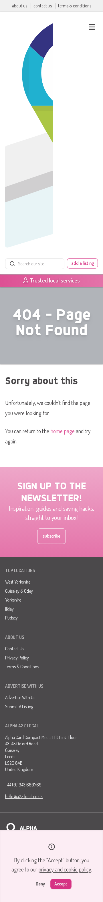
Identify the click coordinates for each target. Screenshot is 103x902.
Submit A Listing (19, 706)
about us (20, 6)
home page (62, 431)
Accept (60, 884)
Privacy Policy (17, 658)
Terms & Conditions (22, 666)
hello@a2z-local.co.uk (24, 796)
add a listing (82, 263)
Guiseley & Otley (19, 591)
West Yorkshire (17, 582)
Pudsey (11, 618)
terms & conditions (74, 6)
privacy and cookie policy (64, 869)
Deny (40, 884)
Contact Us (14, 648)
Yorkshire (13, 600)
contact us (43, 6)
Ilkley (9, 609)
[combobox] (34, 263)
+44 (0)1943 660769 (23, 785)
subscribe (51, 536)
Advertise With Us (20, 697)
